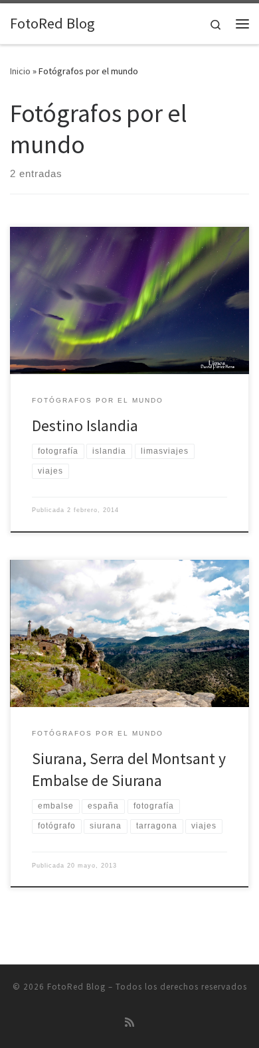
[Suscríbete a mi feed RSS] (129, 1022)
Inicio (20, 71)
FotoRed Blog (76, 986)
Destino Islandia (85, 425)
